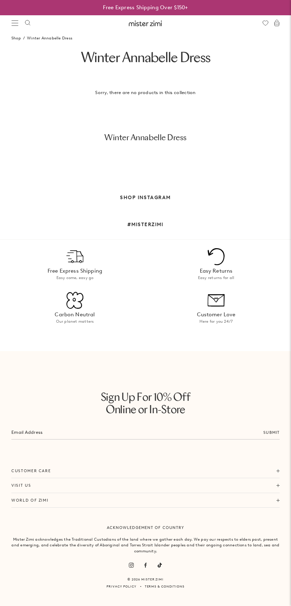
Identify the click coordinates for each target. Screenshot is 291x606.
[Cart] (276, 23)
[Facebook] (145, 565)
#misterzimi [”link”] (145, 224)
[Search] (27, 23)
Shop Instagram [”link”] (145, 197)
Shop (16, 38)
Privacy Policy (121, 586)
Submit (271, 432)
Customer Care (31, 470)
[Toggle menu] (15, 23)
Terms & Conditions (165, 586)
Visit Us (21, 485)
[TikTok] (159, 565)
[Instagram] (131, 565)
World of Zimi (29, 500)
